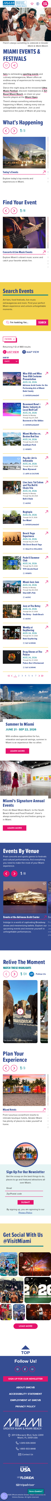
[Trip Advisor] (25, 1484)
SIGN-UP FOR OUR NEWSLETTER (25, 1379)
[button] (43, 219)
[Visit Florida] (25, 1477)
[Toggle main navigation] (45, 4)
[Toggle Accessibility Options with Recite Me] (38, 4)
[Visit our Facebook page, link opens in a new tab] (25, 1369)
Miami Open (31, 97)
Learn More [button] (17, 751)
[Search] (42, 322)
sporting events (31, 74)
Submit (25, 1202)
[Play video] (20, 1011)
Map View (32, 352)
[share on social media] (14, 65)
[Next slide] (14, 131)
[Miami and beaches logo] (25, 1423)
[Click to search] (7, 322)
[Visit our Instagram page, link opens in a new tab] (17, 1369)
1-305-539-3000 (28, 1443)
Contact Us (27, 1454)
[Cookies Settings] (4, 1496)
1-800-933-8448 (28, 1448)
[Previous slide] (6, 131)
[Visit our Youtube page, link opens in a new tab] (32, 1369)
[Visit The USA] (25, 1469)
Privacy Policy (25, 1212)
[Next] (38, 676)
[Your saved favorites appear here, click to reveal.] (32, 4)
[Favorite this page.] (6, 65)
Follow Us (41, 974)
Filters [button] (8, 339)
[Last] (41, 676)
